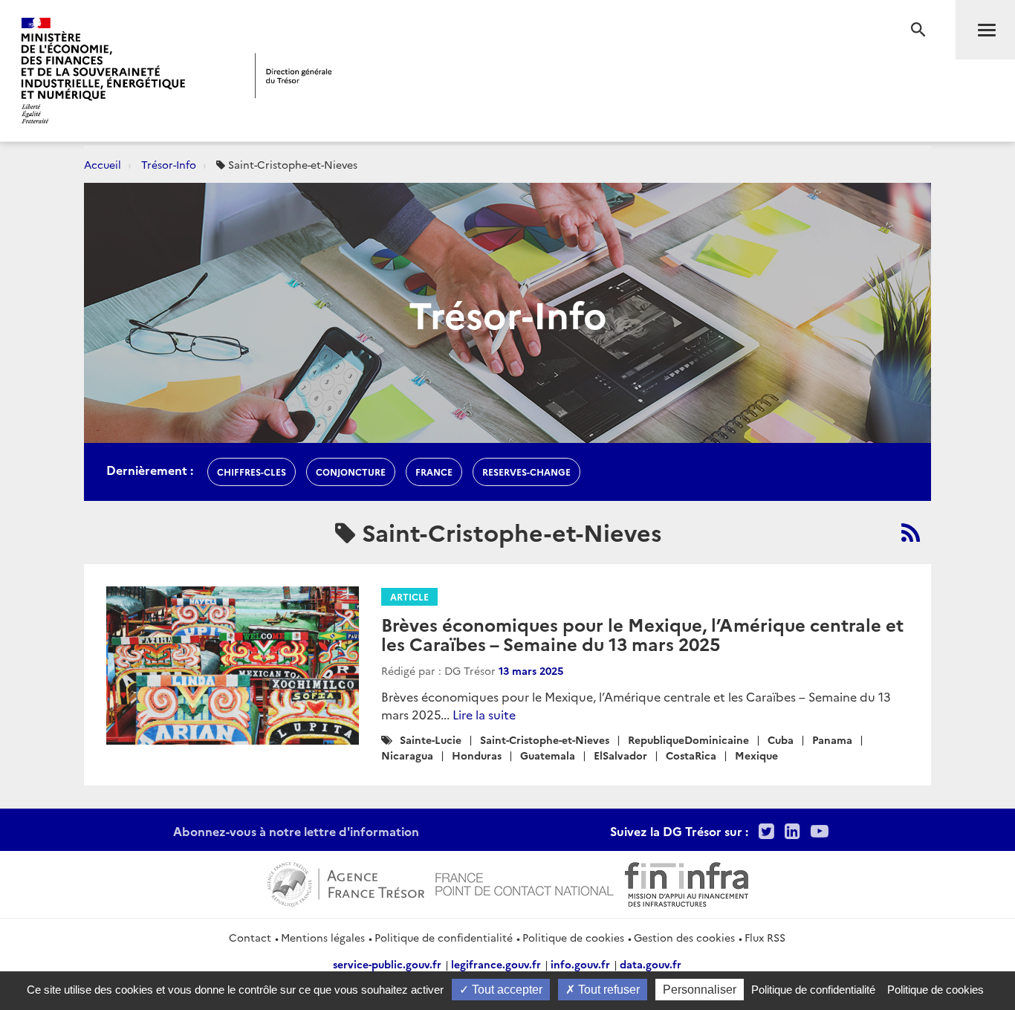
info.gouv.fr (580, 963)
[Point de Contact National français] (524, 882)
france (434, 471)
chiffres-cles (251, 471)
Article (409, 596)
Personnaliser (699, 989)
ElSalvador (620, 755)
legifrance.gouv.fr (496, 963)
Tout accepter (505, 989)
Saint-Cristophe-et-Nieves (544, 739)
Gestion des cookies (684, 937)
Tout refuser (607, 989)
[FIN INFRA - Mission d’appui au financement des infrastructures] (686, 882)
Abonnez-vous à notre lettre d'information (296, 831)
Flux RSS (765, 937)
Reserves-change (526, 471)
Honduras (477, 755)
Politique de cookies (573, 937)
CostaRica (691, 755)
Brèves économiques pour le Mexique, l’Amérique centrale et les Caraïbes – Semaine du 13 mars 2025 (642, 633)
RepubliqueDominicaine (688, 739)
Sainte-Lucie (430, 739)
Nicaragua (407, 755)
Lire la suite (484, 714)
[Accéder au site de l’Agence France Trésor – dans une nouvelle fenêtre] (345, 882)
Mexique (756, 755)
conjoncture (351, 471)
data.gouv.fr (650, 963)
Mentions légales (323, 937)
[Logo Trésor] (293, 75)
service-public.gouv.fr (387, 963)
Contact (250, 937)
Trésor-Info (168, 164)
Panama (832, 739)
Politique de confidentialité (443, 937)
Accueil (102, 164)
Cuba (781, 739)
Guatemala (547, 755)
